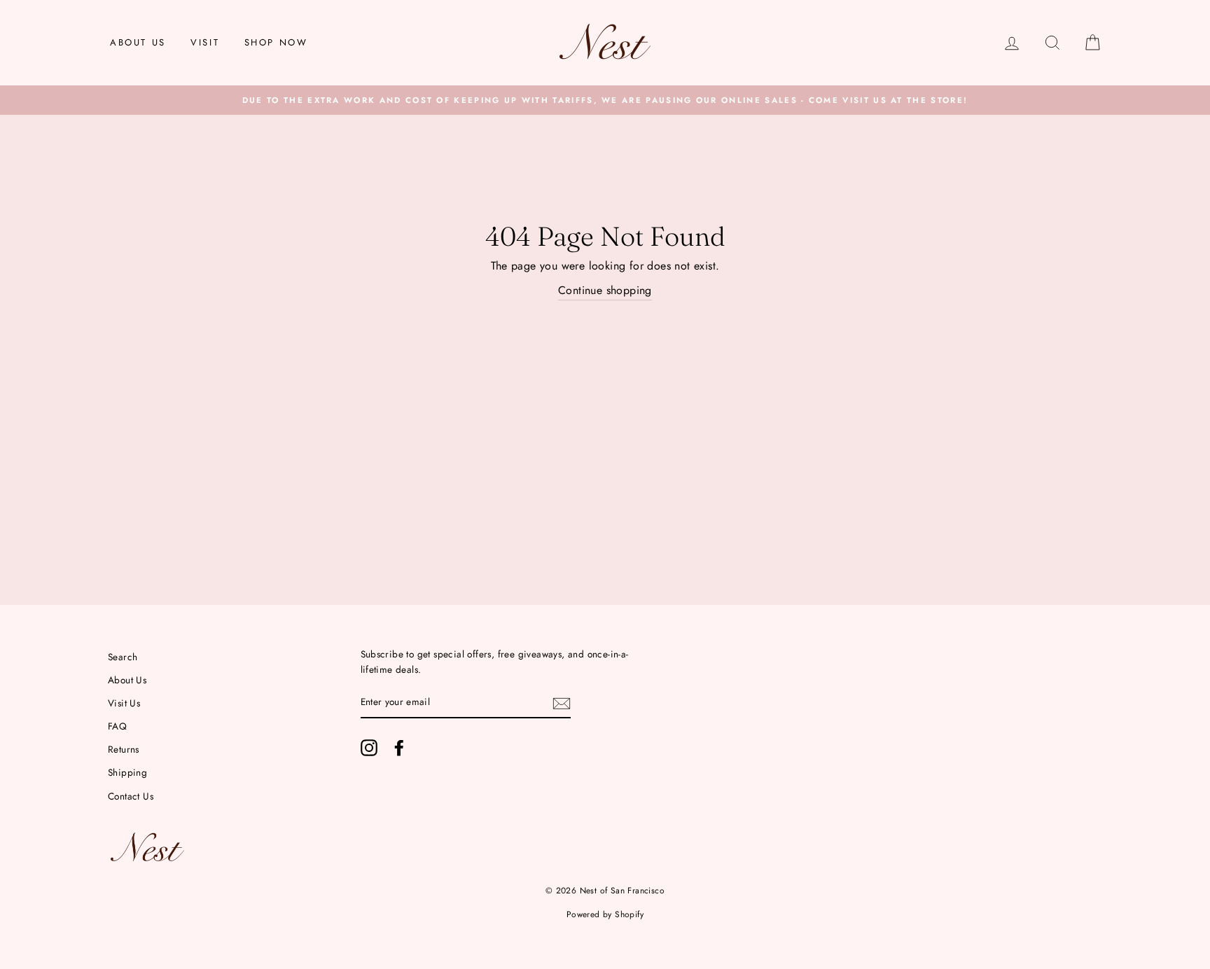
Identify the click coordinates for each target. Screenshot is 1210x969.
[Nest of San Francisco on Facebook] (399, 747)
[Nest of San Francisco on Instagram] (369, 747)
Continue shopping (605, 290)
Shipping (127, 772)
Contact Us (130, 796)
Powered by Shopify (605, 914)
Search (122, 657)
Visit (204, 42)
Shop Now (276, 42)
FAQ (117, 726)
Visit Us (124, 703)
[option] (605, 100)
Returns (123, 749)
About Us (138, 42)
